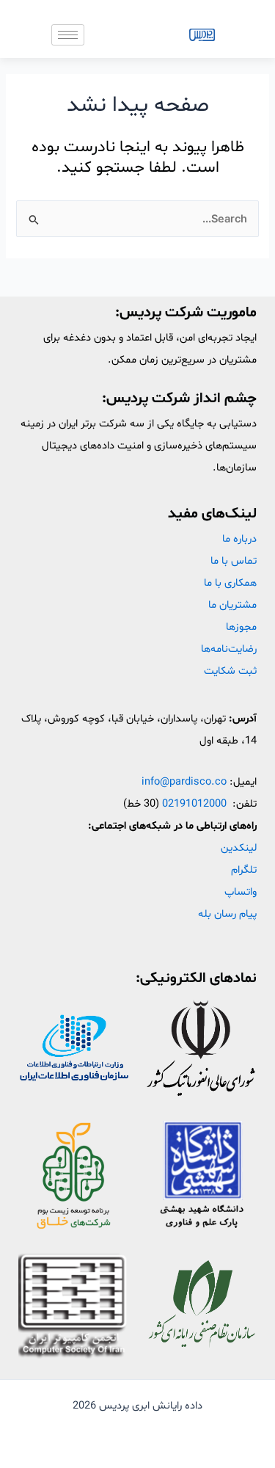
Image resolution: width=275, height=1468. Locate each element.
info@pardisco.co (184, 781)
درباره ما (239, 538)
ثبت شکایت (230, 671)
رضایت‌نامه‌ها (229, 649)
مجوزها (241, 626)
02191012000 (194, 803)
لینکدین (239, 847)
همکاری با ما (230, 582)
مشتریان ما (232, 604)
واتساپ (240, 891)
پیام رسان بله (227, 913)
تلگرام (244, 869)
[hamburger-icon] (67, 35)
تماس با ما (233, 560)
